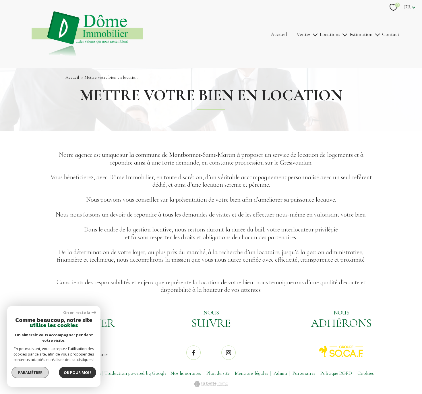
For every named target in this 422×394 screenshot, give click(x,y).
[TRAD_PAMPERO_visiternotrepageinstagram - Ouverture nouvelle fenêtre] (228, 352)
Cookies (365, 373)
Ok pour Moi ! (77, 372)
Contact (390, 34)
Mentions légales (251, 373)
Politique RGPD (336, 373)
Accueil (279, 34)
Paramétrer (30, 372)
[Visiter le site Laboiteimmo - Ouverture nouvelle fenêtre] (211, 385)
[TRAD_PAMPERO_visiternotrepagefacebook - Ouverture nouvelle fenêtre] (193, 352)
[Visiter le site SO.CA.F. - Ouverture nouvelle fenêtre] (341, 351)
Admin (280, 373)
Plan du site (218, 373)
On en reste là (76, 312)
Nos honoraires (186, 373)
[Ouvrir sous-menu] (315, 34)
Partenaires (304, 373)
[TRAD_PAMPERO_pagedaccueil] (87, 54)
